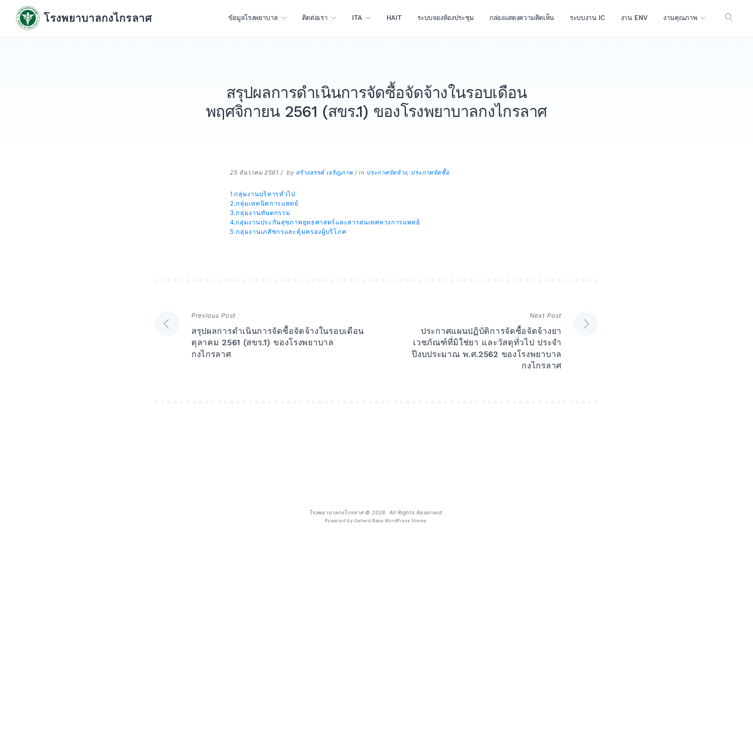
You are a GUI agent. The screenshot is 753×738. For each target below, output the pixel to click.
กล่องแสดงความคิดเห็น (521, 18)
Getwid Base (369, 520)
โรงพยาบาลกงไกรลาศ (98, 18)
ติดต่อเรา (315, 18)
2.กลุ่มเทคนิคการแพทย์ (264, 203)
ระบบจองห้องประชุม (445, 18)
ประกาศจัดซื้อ (430, 172)
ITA (357, 18)
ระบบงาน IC (587, 18)
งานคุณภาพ (680, 18)
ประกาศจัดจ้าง (386, 172)
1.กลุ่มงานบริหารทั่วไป (262, 194)
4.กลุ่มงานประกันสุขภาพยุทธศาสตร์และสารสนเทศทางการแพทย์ (325, 222)
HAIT (394, 18)
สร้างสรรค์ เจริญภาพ (324, 172)
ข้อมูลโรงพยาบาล (253, 18)
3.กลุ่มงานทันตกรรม (260, 213)
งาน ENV (634, 18)
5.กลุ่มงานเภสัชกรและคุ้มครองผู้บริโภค (288, 231)
